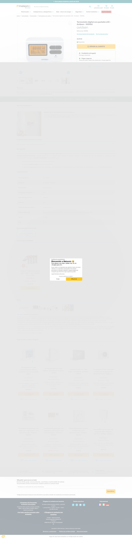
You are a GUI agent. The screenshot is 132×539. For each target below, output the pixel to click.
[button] (3, 536)
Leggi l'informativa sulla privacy (57, 274)
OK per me (74, 279)
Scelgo (58, 279)
